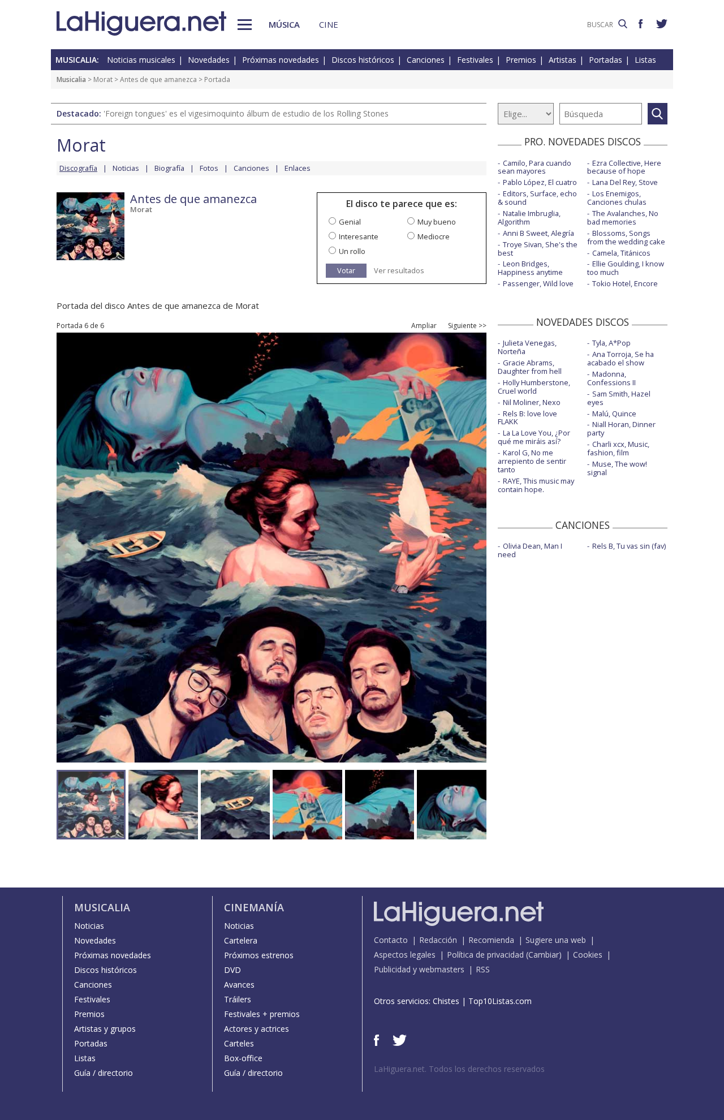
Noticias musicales (141, 59)
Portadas (605, 59)
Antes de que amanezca (158, 79)
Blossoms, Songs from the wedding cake (626, 237)
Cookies (587, 954)
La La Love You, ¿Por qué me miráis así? (534, 437)
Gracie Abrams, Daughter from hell (530, 366)
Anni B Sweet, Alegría (538, 233)
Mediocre (433, 236)
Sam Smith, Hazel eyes (618, 398)
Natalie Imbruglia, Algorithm (529, 217)
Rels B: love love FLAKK (527, 417)
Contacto (391, 939)
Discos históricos (362, 59)
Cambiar (543, 954)
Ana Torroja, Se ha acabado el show (620, 358)
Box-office (243, 1058)
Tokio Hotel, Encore (625, 283)
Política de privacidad (485, 954)
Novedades (209, 59)
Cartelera (240, 940)
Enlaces (298, 168)
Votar (346, 270)
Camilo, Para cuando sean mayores (534, 167)
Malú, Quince (614, 413)
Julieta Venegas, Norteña (527, 347)
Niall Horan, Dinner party (621, 428)
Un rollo (352, 251)
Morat (103, 79)
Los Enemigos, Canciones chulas (617, 197)
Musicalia (71, 79)
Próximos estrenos (259, 955)
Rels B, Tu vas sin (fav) (629, 546)
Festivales (475, 59)
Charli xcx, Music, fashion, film (618, 448)
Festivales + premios (262, 1014)
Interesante (358, 236)
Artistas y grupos (105, 1028)
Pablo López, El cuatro (540, 182)
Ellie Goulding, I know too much (625, 268)
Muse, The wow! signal (617, 468)
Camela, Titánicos (621, 253)
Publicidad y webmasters (419, 969)
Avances (239, 984)
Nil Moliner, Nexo (532, 402)
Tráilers (237, 999)
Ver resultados (399, 270)
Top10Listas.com (500, 1001)
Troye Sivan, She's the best (538, 248)
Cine (328, 24)
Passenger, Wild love (538, 283)
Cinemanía (254, 907)
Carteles (239, 1043)
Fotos (209, 168)
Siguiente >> (467, 326)
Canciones (426, 59)
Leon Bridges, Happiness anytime (530, 268)
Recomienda (491, 939)
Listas (645, 59)
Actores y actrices (256, 1028)
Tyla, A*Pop (611, 343)
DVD (232, 969)
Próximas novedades (280, 59)
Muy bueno (436, 221)
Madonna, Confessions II (611, 378)
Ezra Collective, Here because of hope (624, 167)
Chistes (446, 1001)
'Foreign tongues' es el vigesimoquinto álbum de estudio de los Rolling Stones (246, 113)
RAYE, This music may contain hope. (536, 485)
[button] (245, 24)
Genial (350, 221)
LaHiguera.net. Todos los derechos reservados (459, 1068)
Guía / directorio (103, 1072)
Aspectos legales (405, 954)
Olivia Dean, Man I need (530, 550)
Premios (521, 59)
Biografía (169, 168)
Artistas (562, 59)
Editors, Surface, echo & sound (537, 197)
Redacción (438, 939)
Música (284, 24)
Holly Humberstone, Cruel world (534, 386)
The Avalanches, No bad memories (622, 217)
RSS (483, 969)
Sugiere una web (555, 939)
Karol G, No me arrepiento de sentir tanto (532, 461)
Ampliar (424, 326)
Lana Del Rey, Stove (625, 182)
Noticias (126, 168)
